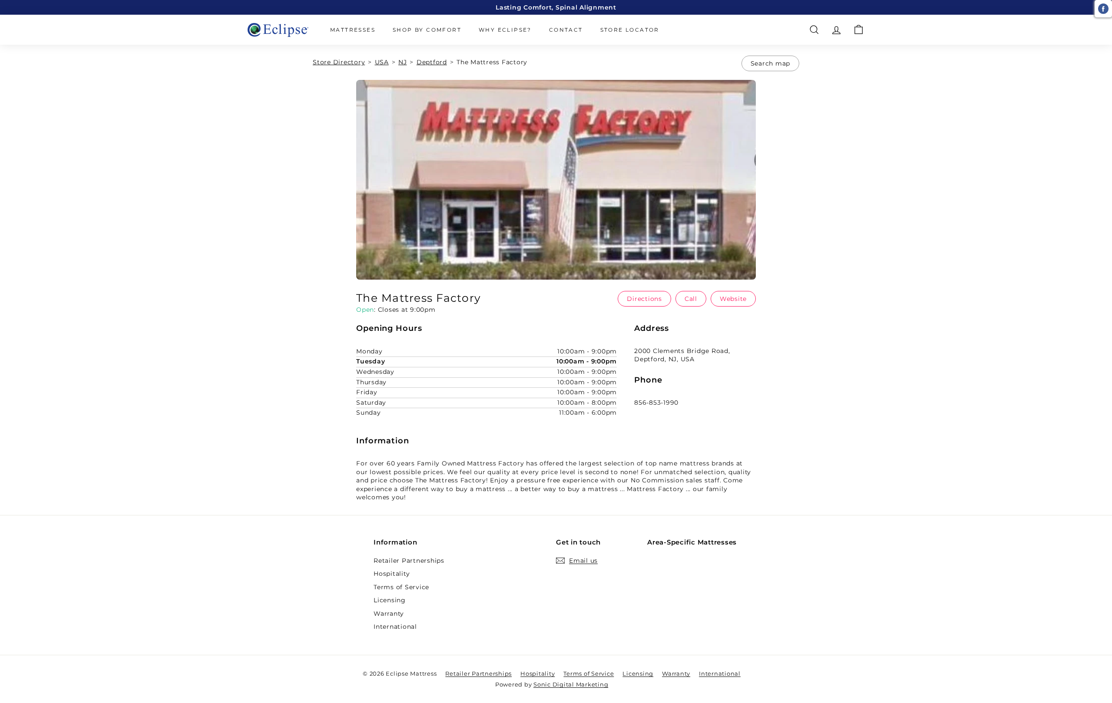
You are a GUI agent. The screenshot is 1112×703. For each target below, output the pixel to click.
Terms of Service (401, 587)
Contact (566, 29)
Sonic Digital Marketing (570, 684)
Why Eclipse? (505, 29)
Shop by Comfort (427, 29)
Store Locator (629, 29)
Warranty (389, 613)
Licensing (390, 600)
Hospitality (392, 574)
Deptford (432, 62)
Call (691, 299)
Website (733, 299)
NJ (402, 62)
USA (382, 62)
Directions (644, 299)
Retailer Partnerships (409, 560)
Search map (771, 63)
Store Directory (339, 62)
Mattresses (352, 29)
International (395, 626)
